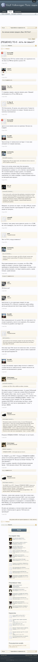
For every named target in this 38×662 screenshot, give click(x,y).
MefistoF (9, 413)
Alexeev (14, 625)
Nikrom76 (15, 637)
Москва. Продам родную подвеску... (21, 627)
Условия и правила (33, 657)
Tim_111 (4, 80)
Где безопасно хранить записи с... (20, 542)
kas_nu (9, 185)
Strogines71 (4, 276)
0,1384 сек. (12, 660)
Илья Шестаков (16, 564)
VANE (14, 634)
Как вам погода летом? (18, 546)
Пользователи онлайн (16, 643)
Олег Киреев (15, 590)
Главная (4, 11)
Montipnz (15, 629)
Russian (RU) (4, 655)
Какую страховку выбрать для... (20, 550)
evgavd (9, 68)
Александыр (10, 377)
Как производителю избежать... (20, 567)
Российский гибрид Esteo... (19, 538)
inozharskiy (10, 152)
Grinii (14, 539)
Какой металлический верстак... (20, 571)
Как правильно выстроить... (19, 589)
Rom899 (9, 136)
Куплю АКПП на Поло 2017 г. (19, 615)
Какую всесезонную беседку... (19, 559)
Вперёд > (8, 48)
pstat (8, 233)
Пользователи (18, 11)
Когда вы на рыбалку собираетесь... (21, 563)
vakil (8, 282)
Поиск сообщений (6, 13)
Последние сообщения (16, 13)
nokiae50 (9, 217)
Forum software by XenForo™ (7, 657)
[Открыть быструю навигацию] (36, 27)
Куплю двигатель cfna (17, 623)
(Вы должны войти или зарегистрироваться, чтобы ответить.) (23, 519)
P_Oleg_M (10, 102)
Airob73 (14, 616)
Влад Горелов (16, 551)
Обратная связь (28, 655)
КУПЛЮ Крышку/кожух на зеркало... (21, 636)
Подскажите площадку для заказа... (21, 575)
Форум (10, 11)
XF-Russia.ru (8, 658)
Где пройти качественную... (19, 555)
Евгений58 (10, 53)
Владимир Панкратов (17, 543)
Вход (34, 1)
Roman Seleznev (16, 560)
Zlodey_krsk (15, 622)
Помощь (35, 655)
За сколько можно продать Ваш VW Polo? (16, 32)
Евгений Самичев (17, 568)
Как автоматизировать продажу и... (20, 606)
